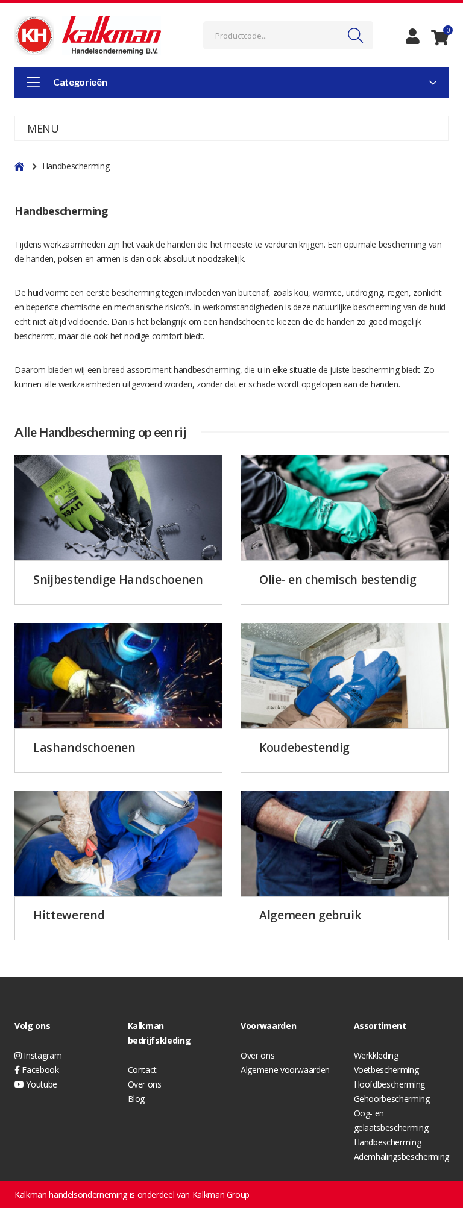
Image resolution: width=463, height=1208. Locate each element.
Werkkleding (376, 1055)
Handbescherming (387, 1142)
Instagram (41, 1055)
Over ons (145, 1084)
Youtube (40, 1084)
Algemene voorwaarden (285, 1069)
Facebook (39, 1069)
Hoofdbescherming (389, 1084)
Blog (136, 1098)
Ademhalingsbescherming (401, 1156)
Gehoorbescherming (392, 1098)
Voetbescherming (386, 1069)
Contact (142, 1069)
